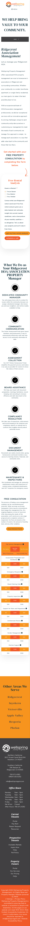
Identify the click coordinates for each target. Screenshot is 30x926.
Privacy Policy (20, 899)
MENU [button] (15, 9)
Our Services (15, 871)
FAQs (15, 850)
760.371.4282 (15, 774)
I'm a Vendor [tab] (11, 196)
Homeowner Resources (14, 39)
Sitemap (10, 899)
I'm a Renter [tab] (11, 194)
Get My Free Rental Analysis (17, 233)
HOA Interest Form (15, 529)
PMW (16, 897)
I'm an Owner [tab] (11, 191)
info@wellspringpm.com (15, 781)
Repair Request (15, 826)
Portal (15, 821)
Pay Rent (15, 824)
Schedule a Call (12, 238)
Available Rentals (15, 845)
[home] (15, 4)
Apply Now (15, 847)
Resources (15, 829)
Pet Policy (15, 853)
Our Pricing (15, 874)
